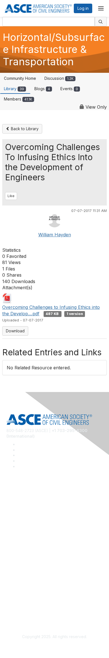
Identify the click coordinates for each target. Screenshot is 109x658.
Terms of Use (18, 604)
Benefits (14, 556)
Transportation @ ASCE (27, 507)
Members (18, 99)
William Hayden (54, 234)
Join (10, 547)
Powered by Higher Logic (55, 647)
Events (69, 88)
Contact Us (16, 564)
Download (15, 330)
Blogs (42, 88)
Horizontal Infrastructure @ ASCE (36, 498)
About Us (14, 596)
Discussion (59, 78)
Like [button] (11, 196)
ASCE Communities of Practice (34, 515)
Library (14, 88)
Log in (83, 8)
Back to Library (24, 128)
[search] (101, 21)
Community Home (20, 78)
